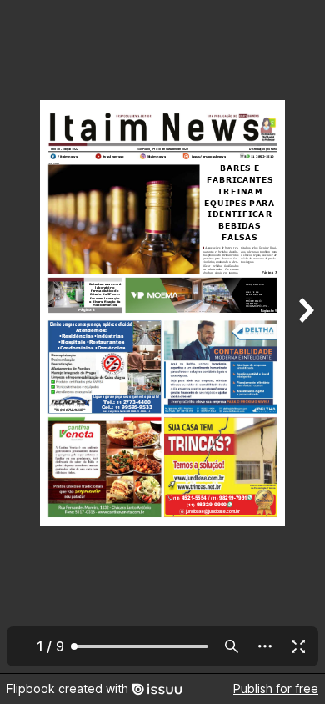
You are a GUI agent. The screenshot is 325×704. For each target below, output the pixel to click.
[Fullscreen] (298, 646)
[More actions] (265, 646)
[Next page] (305, 336)
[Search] (231, 646)
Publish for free (275, 688)
